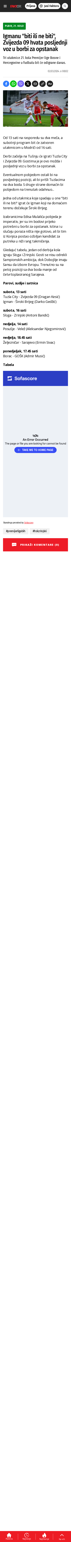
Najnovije (27, 1538)
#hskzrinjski (40, 531)
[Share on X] (28, 84)
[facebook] (6, 84)
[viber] (20, 83)
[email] (35, 83)
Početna (9, 1538)
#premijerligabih (15, 531)
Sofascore (28, 522)
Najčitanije (44, 1539)
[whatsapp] (13, 83)
